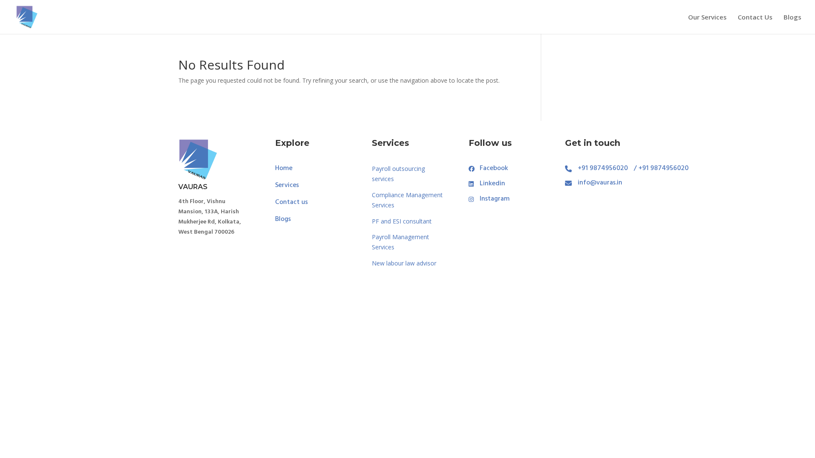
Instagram (495, 199)
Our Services (707, 17)
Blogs (792, 17)
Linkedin (492, 184)
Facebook (494, 169)
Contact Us (755, 17)
